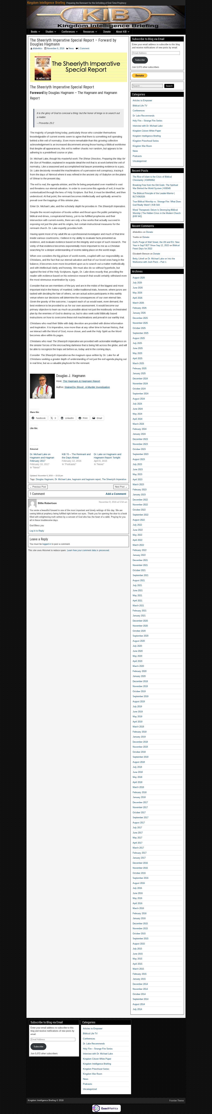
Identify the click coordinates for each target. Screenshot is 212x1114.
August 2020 (139, 641)
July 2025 (137, 343)
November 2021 (140, 565)
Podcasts (137, 156)
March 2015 (138, 969)
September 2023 (140, 454)
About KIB (121, 31)
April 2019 (137, 721)
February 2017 (139, 853)
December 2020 (140, 621)
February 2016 (139, 913)
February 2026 (139, 308)
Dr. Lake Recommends (144, 115)
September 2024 (140, 393)
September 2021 (140, 575)
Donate (107, 31)
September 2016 (140, 878)
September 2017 (140, 817)
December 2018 (140, 742)
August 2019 (139, 701)
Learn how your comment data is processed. (88, 550)
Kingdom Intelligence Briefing (46, 3)
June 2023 (138, 469)
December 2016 (140, 863)
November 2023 (140, 444)
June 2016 (138, 893)
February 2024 (139, 429)
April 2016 (137, 903)
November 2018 (140, 747)
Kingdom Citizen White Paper (147, 131)
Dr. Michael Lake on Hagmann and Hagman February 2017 (42, 457)
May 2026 (137, 292)
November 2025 (140, 323)
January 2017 (139, 858)
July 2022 (137, 525)
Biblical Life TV (140, 105)
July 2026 (137, 282)
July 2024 (137, 403)
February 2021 (139, 610)
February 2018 (139, 792)
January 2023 (139, 494)
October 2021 (139, 570)
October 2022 (139, 510)
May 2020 (137, 656)
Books (34, 31)
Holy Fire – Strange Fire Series (147, 120)
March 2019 (138, 726)
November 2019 (140, 686)
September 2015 (140, 938)
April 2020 (137, 661)
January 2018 (139, 797)
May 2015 (137, 959)
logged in (46, 544)
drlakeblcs (37, 48)
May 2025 (137, 353)
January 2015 (139, 979)
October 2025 (139, 328)
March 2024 (138, 424)
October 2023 (139, 449)
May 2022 (137, 535)
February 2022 (139, 550)
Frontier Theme (176, 1100)
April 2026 (137, 298)
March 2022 (138, 545)
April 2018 (137, 782)
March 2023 (138, 484)
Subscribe (140, 60)
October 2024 (139, 388)
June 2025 (138, 348)
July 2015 (137, 948)
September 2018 (140, 757)
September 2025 (140, 333)
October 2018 (139, 752)
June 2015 (138, 954)
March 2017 (138, 848)
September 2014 (140, 999)
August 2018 (139, 762)
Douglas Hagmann (44, 479)
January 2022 (139, 555)
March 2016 (138, 908)
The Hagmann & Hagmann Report (81, 381)
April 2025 (137, 358)
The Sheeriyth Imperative (114, 479)
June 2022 (138, 530)
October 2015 (139, 933)
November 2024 (140, 383)
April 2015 (137, 964)
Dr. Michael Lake (63, 479)
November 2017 (140, 807)
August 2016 (139, 883)
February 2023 (139, 489)
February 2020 (139, 671)
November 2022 (140, 504)
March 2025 (138, 363)
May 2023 (137, 474)
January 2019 (139, 736)
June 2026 (138, 288)
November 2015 (140, 928)
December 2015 (140, 923)
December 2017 (140, 802)
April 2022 (137, 540)
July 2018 (137, 767)
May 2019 (137, 716)
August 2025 (139, 338)
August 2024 (139, 399)
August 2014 (139, 1004)
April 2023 (137, 479)
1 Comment (83, 48)
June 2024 (138, 409)
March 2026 (138, 303)
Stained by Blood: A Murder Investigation (87, 387)
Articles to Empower (142, 100)
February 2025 (139, 368)
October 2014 (139, 994)
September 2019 (140, 696)
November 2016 (140, 868)
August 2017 (139, 822)
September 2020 (140, 636)
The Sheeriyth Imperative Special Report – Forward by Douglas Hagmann (73, 42)
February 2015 (139, 974)
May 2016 (137, 898)
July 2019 (137, 706)
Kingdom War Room (142, 146)
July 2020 (137, 646)
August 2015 (139, 943)
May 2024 (137, 414)
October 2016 (139, 873)
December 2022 (140, 499)
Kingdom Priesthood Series (146, 141)
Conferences (68, 31)
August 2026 (139, 277)
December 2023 (140, 439)
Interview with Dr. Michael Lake (147, 126)
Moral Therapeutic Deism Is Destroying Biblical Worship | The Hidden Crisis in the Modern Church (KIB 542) (157, 213)
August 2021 (139, 580)
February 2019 (139, 732)
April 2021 (137, 600)
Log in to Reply (37, 531)
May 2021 (137, 595)
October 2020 (139, 631)
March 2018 (138, 787)
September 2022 (140, 514)
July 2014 (137, 1009)
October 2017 (139, 812)
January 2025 (139, 373)
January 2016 (139, 918)
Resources (88, 31)
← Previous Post (38, 487)
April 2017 (137, 843)
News (71, 48)
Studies (49, 31)
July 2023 (137, 464)
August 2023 (139, 459)
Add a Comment (116, 493)
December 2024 (140, 378)
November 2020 (140, 625)
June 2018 (138, 772)
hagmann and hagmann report (86, 479)
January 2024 (139, 434)
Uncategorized (139, 161)
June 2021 (138, 590)
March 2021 (138, 605)
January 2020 (139, 676)
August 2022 (139, 520)
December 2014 (140, 984)
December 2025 (140, 318)
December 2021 (140, 560)
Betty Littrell (138, 258)
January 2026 (139, 313)
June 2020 (138, 651)
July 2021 (137, 585)
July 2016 (137, 888)
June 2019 (138, 711)
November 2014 (140, 989)
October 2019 (139, 691)
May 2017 (137, 837)
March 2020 (138, 666)
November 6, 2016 (55, 48)
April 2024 (137, 419)
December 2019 (140, 681)
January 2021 (139, 615)
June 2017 (138, 832)
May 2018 (137, 777)
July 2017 (137, 827)
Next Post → (121, 487)
